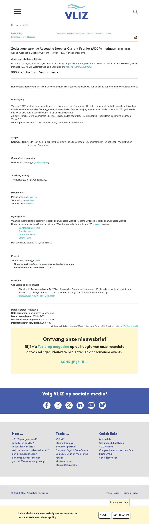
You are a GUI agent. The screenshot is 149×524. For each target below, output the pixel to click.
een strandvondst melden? (27, 458)
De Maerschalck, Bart (29, 228)
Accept (105, 515)
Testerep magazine (53, 347)
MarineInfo (105, 439)
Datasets (89, 34)
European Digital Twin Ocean (72, 450)
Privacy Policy (111, 493)
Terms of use (130, 493)
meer (97, 224)
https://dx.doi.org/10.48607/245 (34, 296)
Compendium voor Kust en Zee (116, 450)
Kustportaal (105, 454)
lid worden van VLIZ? (23, 447)
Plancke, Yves (25, 231)
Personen (80, 34)
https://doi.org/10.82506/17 (79, 67)
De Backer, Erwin (27, 234)
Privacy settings (119, 502)
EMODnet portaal (66, 447)
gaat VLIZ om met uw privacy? (29, 461)
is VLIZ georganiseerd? (24, 439)
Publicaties (60, 34)
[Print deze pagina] (136, 37)
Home (15, 25)
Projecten (99, 34)
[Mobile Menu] (17, 12)
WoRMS (60, 439)
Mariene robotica (65, 461)
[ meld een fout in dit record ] (23, 37)
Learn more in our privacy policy (37, 517)
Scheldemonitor (108, 458)
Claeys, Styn (25, 238)
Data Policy (17, 33)
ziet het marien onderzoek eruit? (30, 450)
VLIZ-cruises (106, 447)
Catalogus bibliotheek (111, 443)
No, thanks (121, 515)
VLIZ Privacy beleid (129, 326)
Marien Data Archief (67, 465)
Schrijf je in (72, 362)
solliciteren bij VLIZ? (23, 443)
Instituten (70, 34)
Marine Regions (41, 162)
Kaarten (108, 34)
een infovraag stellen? (24, 454)
